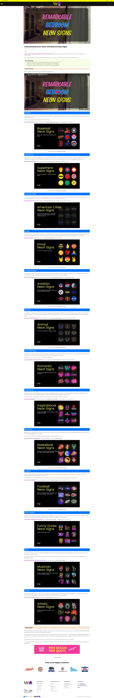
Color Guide (39, 686)
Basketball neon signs (61, 467)
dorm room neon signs (51, 519)
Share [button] (26, 51)
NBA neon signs (59, 438)
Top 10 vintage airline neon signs (56, 277)
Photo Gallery (39, 683)
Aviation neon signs (61, 306)
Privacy (52, 689)
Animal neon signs (61, 347)
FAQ (37, 692)
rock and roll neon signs (60, 560)
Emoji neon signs (61, 267)
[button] (2, 4)
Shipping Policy (53, 686)
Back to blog (57, 657)
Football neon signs (61, 509)
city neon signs (47, 200)
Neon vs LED (39, 689)
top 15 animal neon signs (56, 318)
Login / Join (53, 685)
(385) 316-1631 (82, 684)
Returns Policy (53, 688)
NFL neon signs (54, 480)
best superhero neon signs (54, 161)
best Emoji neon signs (49, 237)
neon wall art (50, 597)
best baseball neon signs (52, 122)
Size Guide (39, 688)
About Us (52, 683)
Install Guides (39, 685)
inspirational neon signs (52, 399)
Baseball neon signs (61, 151)
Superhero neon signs (61, 190)
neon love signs (56, 359)
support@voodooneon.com (82, 685)
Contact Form (82, 683)
